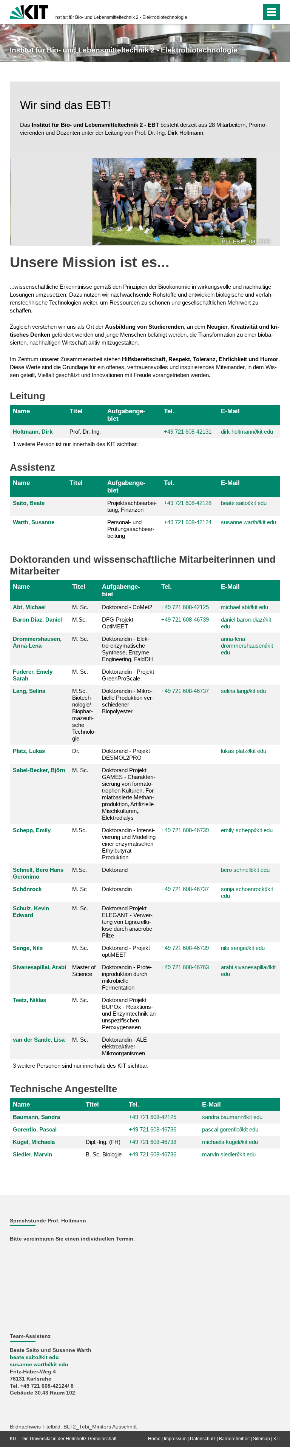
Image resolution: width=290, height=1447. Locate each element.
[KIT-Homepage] (29, 11)
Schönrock (27, 889)
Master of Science (84, 970)
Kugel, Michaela (34, 1142)
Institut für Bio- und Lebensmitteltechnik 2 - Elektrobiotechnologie (120, 17)
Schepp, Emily (32, 830)
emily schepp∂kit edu (247, 830)
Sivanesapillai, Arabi (39, 967)
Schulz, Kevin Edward (31, 911)
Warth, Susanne (33, 522)
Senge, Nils (28, 948)
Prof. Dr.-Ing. (85, 431)
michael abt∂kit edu (244, 607)
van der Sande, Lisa (39, 1039)
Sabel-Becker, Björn (39, 770)
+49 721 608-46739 (185, 619)
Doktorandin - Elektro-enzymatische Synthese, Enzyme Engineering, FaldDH (127, 649)
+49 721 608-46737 (185, 691)
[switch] (241, 12)
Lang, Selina (29, 691)
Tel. (169, 411)
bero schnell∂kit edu (245, 870)
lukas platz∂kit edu (243, 751)
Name (21, 411)
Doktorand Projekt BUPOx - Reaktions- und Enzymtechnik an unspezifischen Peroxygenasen (129, 1013)
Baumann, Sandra (36, 1117)
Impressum (175, 1438)
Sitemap (261, 1438)
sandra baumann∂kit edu (232, 1117)
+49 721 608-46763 (185, 967)
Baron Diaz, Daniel (37, 619)
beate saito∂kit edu (244, 503)
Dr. (75, 751)
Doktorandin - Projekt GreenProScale (128, 675)
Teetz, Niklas (29, 1000)
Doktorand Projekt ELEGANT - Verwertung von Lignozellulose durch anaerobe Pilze (127, 922)
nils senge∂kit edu (243, 948)
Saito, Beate (29, 503)
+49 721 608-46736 (152, 1154)
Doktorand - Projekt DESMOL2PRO (126, 754)
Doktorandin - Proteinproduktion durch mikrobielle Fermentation (127, 977)
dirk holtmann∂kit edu (247, 431)
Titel (76, 411)
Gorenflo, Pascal (35, 1129)
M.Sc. (79, 619)
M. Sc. (80, 607)
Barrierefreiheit (234, 1438)
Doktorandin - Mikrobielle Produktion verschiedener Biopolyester (128, 701)
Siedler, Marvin (32, 1154)
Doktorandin (117, 889)
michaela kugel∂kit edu (230, 1142)
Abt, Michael (29, 607)
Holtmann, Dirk (32, 431)
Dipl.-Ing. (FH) (103, 1142)
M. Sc (79, 889)
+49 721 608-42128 (187, 503)
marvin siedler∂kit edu (229, 1154)
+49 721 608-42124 (187, 522)
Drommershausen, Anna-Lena (37, 642)
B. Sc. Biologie (104, 1154)
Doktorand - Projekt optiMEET (126, 951)
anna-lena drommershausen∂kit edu (247, 646)
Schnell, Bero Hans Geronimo (38, 873)
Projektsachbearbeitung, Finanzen (132, 506)
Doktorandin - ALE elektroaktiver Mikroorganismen (124, 1046)
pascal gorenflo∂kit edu (230, 1129)
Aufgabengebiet (126, 415)
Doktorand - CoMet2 (127, 607)
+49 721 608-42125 (185, 607)
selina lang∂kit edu (243, 691)
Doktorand (115, 870)
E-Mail (230, 411)
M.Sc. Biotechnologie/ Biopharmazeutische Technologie (84, 715)
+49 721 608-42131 (187, 431)
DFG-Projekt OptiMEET (117, 623)
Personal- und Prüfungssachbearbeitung (130, 529)
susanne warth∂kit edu (248, 522)
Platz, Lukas (29, 751)
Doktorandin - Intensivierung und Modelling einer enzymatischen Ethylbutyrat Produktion (129, 844)
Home (154, 1438)
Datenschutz (203, 1438)
